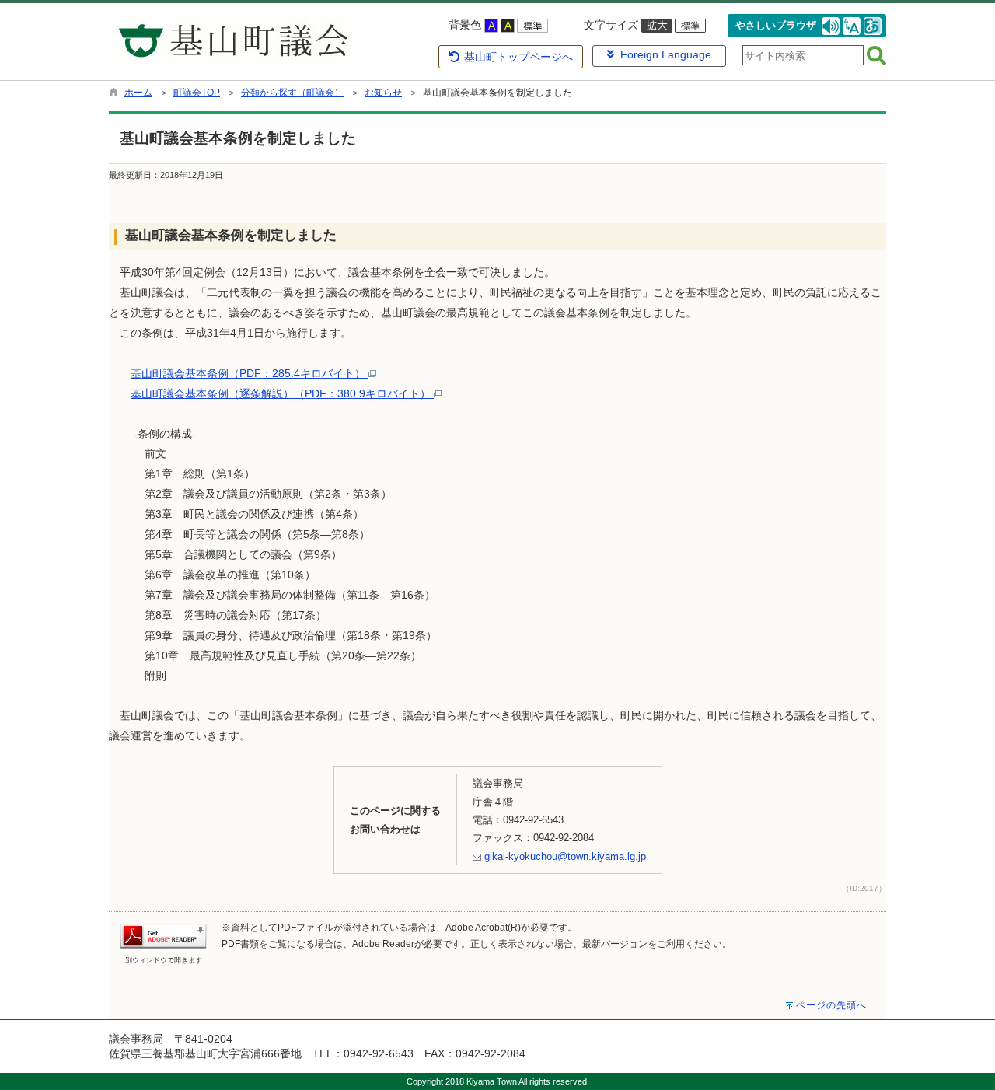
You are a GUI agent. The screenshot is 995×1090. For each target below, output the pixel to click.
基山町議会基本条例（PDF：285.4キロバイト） (249, 373)
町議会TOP (196, 92)
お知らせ (383, 92)
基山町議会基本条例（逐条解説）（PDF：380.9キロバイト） (282, 393)
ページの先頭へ (831, 1005)
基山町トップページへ (517, 57)
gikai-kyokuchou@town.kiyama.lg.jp (563, 856)
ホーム (138, 92)
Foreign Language (662, 54)
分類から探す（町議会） (292, 92)
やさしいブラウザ (775, 25)
